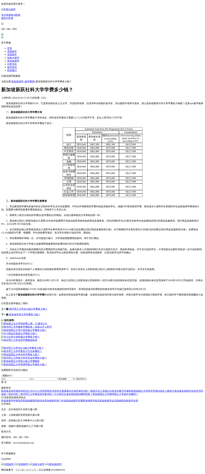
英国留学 (12, 54)
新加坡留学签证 (91, 400)
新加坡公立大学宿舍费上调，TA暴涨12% (25, 323)
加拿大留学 (13, 57)
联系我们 (12, 70)
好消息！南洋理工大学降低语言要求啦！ (32, 394)
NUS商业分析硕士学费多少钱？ (20, 333)
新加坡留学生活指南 (110, 400)
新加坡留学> (18, 81)
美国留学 (12, 51)
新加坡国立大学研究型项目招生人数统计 (152, 391)
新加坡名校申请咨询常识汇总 (16, 391)
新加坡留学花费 (74, 400)
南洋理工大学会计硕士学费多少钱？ (28, 309)
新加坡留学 (13, 61)
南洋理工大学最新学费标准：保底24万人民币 (28, 327)
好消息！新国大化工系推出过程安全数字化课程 (106, 391)
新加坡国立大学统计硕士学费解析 (22, 361)
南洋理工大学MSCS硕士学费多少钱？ (24, 348)
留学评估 (12, 67)
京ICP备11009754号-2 (27, 470)
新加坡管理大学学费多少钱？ (24, 314)
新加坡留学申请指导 (12, 400)
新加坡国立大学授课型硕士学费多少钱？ (25, 364)
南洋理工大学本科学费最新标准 (20, 340)
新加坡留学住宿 (129, 400)
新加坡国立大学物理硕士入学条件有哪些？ (115, 394)
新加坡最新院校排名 (33, 400)
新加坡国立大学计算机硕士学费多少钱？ (25, 330)
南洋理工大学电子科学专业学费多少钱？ (25, 358)
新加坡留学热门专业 (55, 400)
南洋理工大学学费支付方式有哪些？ (23, 351)
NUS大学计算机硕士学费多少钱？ (22, 337)
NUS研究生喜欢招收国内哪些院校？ (73, 394)
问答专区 (12, 64)
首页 (9, 48)
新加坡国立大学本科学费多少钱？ (22, 354)
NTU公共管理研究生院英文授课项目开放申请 (56, 391)
